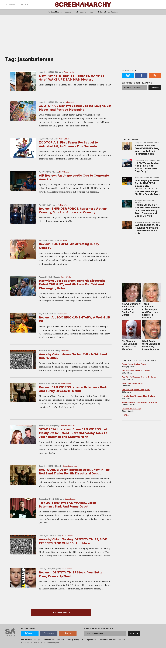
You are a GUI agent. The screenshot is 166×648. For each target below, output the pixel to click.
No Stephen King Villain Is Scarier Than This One (129, 345)
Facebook (50, 633)
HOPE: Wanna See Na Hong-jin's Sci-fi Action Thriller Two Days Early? (146, 167)
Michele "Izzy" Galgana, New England (138, 396)
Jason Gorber (65, 351)
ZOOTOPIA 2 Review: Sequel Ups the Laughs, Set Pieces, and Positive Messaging (75, 107)
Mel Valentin (69, 102)
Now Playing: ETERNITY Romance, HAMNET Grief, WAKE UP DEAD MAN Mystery (72, 77)
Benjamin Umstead (70, 466)
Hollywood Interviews (85, 12)
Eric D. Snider (67, 569)
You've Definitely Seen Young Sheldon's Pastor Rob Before (131, 309)
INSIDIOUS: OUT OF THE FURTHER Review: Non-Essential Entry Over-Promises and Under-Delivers (147, 210)
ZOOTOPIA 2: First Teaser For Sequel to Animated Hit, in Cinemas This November (69, 144)
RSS (69, 633)
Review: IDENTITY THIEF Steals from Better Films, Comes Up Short (71, 574)
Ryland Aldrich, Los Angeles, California (139, 402)
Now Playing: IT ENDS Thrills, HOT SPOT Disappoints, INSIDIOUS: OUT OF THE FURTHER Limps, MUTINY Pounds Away (147, 187)
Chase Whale (65, 277)
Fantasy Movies (55, 12)
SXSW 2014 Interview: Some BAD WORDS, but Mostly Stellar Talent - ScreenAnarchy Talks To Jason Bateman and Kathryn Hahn (73, 433)
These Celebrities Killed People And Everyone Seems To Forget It (150, 311)
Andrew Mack (64, 139)
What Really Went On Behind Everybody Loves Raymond (151, 345)
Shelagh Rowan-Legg (131, 409)
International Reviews (108, 12)
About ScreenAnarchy (30, 640)
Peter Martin (69, 72)
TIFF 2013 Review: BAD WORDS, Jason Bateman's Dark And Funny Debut (67, 504)
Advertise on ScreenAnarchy (112, 640)
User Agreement (89, 640)
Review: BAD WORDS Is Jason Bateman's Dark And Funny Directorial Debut (73, 389)
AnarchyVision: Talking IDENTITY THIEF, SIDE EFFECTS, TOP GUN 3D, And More (73, 541)
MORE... (125, 415)
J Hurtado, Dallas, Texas (132, 383)
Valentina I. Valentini (67, 426)
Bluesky (31, 633)
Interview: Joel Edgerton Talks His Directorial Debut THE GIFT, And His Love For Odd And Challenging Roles (72, 284)
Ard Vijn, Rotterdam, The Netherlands (139, 377)
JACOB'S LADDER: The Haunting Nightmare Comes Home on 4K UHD (147, 229)
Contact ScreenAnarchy (53, 640)
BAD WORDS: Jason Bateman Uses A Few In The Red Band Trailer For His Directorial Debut (74, 471)
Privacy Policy (73, 640)
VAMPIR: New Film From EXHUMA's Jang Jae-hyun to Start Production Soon (147, 149)
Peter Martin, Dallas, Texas (134, 364)
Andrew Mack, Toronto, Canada (136, 370)
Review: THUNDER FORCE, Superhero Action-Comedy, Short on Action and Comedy (73, 210)
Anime (68, 12)
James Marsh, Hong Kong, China (136, 390)
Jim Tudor (63, 240)
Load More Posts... (60, 612)
